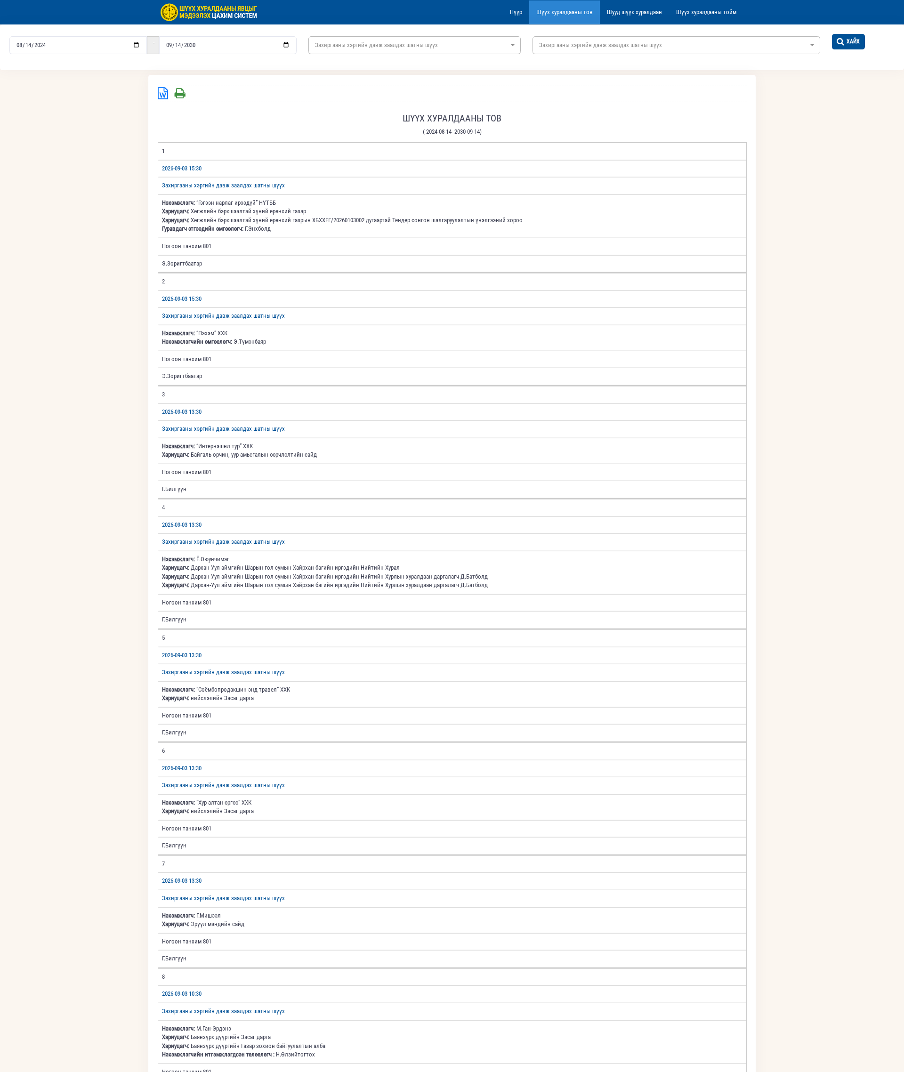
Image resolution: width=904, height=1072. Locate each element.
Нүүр (516, 12)
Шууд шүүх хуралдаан (634, 12)
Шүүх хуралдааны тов (564, 12)
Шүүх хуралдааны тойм (706, 12)
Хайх (853, 41)
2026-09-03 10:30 (182, 993)
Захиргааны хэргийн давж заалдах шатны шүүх (223, 185)
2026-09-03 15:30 (182, 168)
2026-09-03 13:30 (182, 411)
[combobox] (414, 45)
